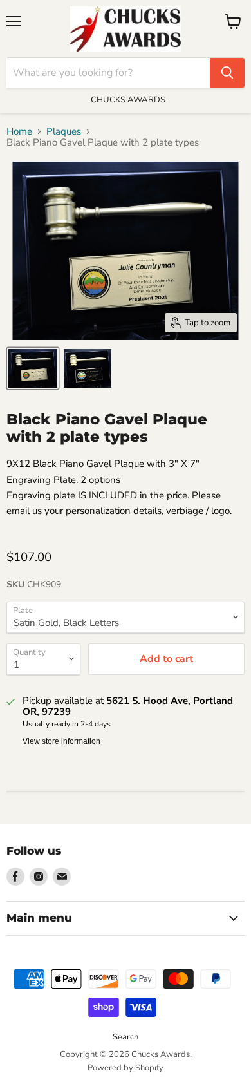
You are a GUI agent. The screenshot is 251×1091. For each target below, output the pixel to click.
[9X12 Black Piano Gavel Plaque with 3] (33, 368)
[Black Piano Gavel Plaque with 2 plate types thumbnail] (87, 368)
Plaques (63, 131)
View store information (61, 741)
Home (19, 131)
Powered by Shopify (125, 1068)
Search (125, 1037)
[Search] (227, 73)
